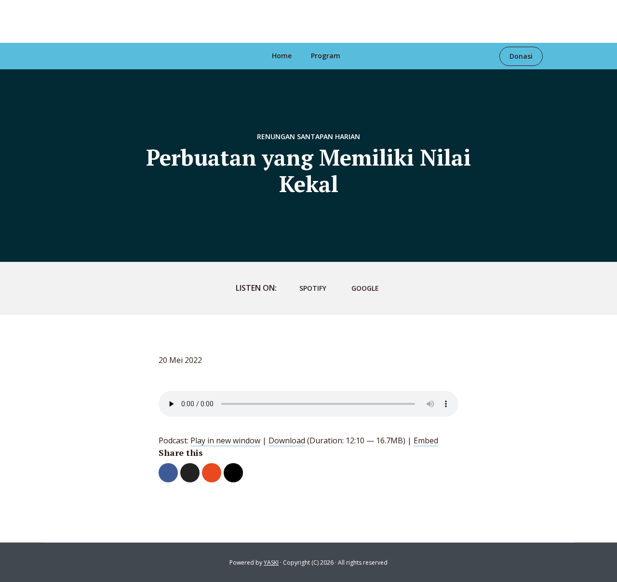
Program (325, 55)
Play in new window (225, 440)
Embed (426, 440)
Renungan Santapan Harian (308, 136)
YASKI (271, 562)
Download (286, 440)
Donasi (521, 56)
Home (282, 55)
